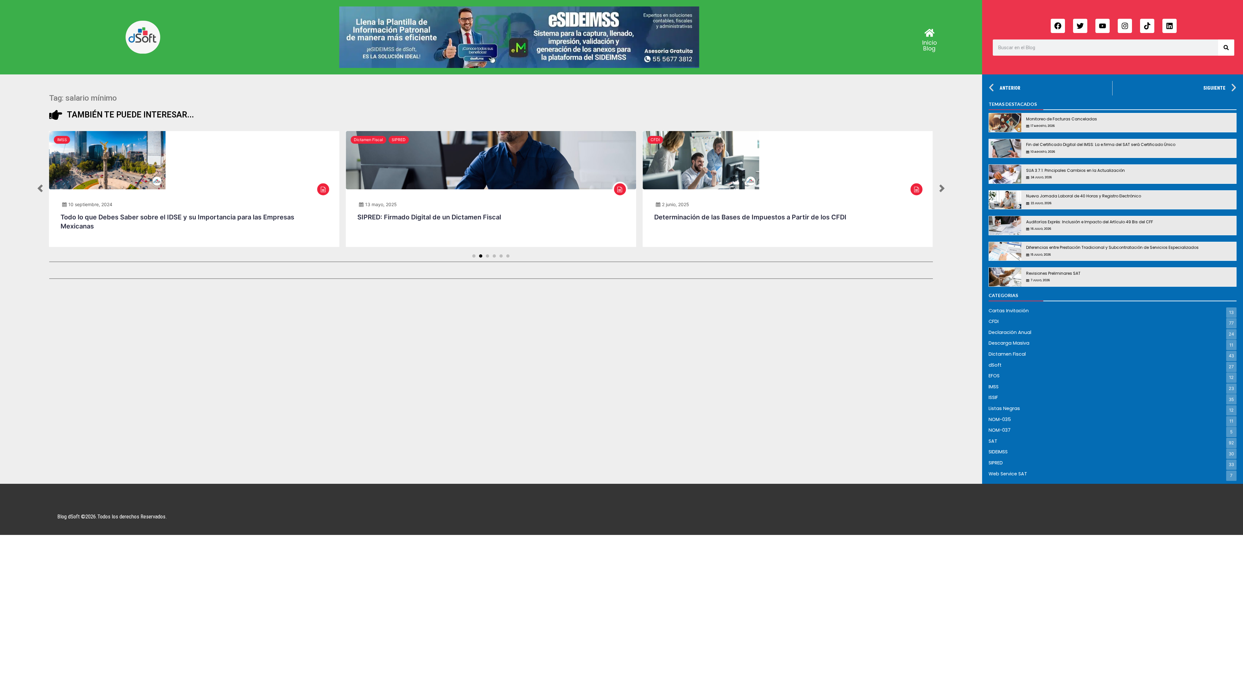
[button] (40, 189)
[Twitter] (1080, 26)
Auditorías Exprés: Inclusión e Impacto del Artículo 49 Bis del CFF (1089, 222)
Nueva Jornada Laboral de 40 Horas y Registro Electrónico (1083, 196)
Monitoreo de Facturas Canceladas (1061, 119)
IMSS (62, 139)
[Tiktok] (1147, 26)
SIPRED (399, 139)
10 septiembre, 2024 (90, 204)
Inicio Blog (929, 45)
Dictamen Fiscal (368, 139)
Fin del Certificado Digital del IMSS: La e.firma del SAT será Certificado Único (1100, 144)
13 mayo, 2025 (381, 204)
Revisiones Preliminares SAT (1053, 273)
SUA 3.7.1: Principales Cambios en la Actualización (1075, 170)
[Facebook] (1058, 26)
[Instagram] (1125, 26)
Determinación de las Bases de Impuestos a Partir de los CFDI (750, 217)
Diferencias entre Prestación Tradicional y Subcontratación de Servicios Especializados (1112, 247)
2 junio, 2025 (675, 204)
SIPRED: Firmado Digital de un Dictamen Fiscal (429, 217)
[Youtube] (1102, 26)
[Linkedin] (1169, 26)
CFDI (655, 139)
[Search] (1226, 47)
